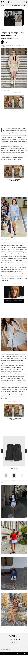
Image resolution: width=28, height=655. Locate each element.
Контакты (14, 642)
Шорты (4, 46)
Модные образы (22, 45)
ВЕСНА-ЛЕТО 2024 (6, 45)
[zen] (16, 639)
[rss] (8, 639)
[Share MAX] (10, 653)
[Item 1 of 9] (14, 451)
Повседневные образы (14, 45)
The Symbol (7, 2)
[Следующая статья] (14, 631)
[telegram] (14, 639)
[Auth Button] (26, 2)
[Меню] (1, 2)
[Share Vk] (3, 653)
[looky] (19, 639)
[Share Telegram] (17, 653)
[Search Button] (24, 2)
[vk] (11, 639)
